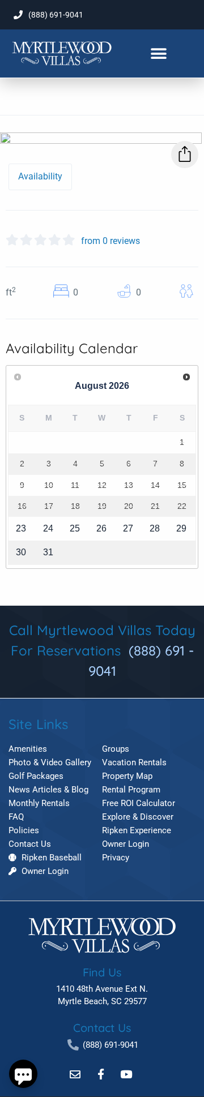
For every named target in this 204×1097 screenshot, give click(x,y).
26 (101, 528)
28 (155, 528)
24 (48, 528)
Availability (40, 176)
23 (21, 528)
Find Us (102, 972)
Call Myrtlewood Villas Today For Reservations (102, 650)
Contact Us (102, 1028)
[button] (158, 53)
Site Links (38, 723)
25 (75, 528)
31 (48, 552)
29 (181, 528)
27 (128, 528)
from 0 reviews (110, 240)
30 (21, 552)
